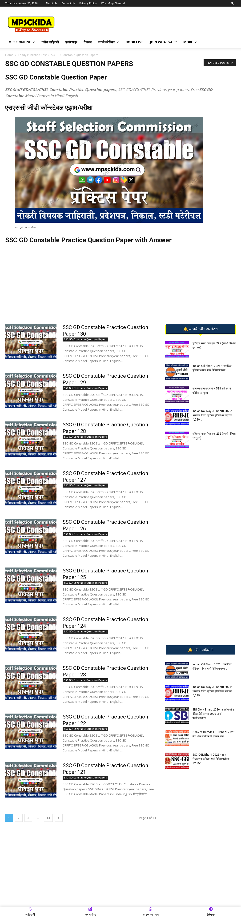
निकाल (88, 42)
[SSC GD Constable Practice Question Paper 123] (30, 682)
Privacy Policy (88, 3)
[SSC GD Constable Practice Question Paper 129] (30, 390)
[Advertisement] (150, 24)
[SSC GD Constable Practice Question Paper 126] (30, 536)
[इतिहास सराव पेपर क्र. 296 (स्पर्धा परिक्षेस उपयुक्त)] (177, 440)
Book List (134, 42)
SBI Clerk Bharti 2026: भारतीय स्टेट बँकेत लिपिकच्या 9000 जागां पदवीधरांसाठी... (213, 714)
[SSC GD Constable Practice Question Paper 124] (30, 633)
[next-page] (59, 818)
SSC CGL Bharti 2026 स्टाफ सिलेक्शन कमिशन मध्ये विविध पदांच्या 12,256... (211, 759)
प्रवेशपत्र (71, 42)
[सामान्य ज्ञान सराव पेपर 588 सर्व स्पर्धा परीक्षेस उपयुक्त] (177, 394)
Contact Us (68, 3)
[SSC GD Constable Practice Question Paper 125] (30, 585)
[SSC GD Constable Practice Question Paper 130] (30, 341)
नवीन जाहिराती (50, 42)
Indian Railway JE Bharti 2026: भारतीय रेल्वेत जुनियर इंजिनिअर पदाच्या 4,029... (212, 415)
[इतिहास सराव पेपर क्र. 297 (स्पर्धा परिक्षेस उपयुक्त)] (177, 349)
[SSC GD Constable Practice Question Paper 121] (30, 780)
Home (9, 55)
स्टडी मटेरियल (106, 42)
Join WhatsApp (163, 42)
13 (48, 818)
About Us (51, 3)
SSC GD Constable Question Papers (85, 339)
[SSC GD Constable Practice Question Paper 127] (30, 487)
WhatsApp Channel (113, 3)
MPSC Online (19, 42)
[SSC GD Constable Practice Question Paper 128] (30, 439)
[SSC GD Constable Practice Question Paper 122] (30, 731)
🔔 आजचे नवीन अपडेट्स (200, 329)
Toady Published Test (32, 55)
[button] (232, 3)
